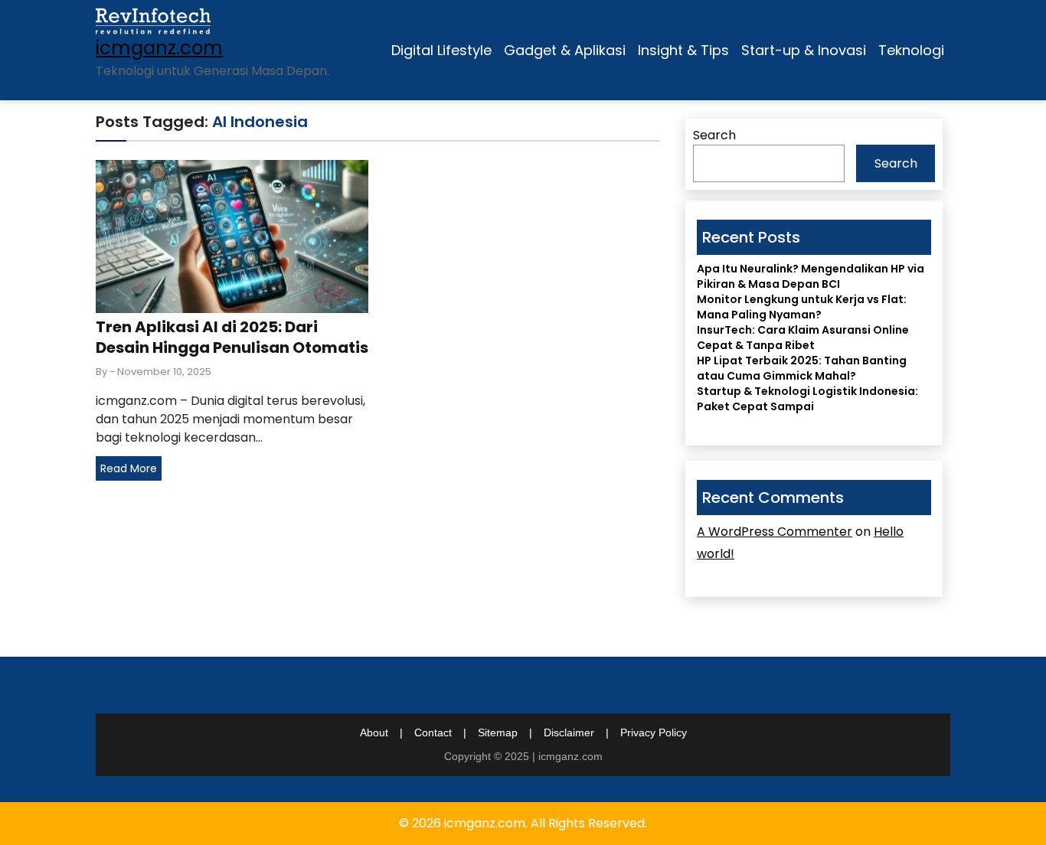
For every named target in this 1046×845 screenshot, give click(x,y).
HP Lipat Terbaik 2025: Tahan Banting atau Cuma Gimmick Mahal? (802, 368)
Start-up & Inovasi (803, 50)
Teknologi (911, 50)
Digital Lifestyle (441, 50)
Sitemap (498, 732)
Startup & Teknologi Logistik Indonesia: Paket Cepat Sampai (807, 398)
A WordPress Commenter (774, 531)
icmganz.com (159, 47)
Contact (433, 732)
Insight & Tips (683, 50)
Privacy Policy (653, 732)
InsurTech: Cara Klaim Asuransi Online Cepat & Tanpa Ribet (803, 337)
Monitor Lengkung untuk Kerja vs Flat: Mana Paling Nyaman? (802, 307)
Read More (128, 468)
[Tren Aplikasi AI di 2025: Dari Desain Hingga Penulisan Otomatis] (232, 235)
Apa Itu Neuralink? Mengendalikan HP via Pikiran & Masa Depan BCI (810, 276)
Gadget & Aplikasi (565, 50)
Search (714, 135)
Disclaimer (569, 732)
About (374, 732)
